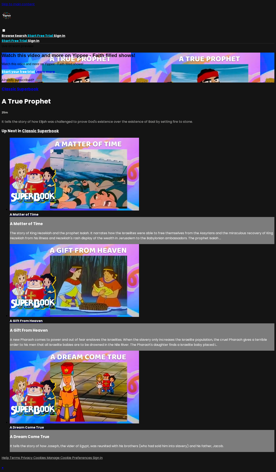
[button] (3, 30)
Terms (15, 457)
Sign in (59, 35)
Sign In (33, 40)
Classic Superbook (20, 89)
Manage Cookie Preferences (70, 457)
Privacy (27, 457)
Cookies (40, 457)
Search (21, 35)
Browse (8, 35)
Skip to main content (18, 4)
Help (6, 457)
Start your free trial (18, 71)
